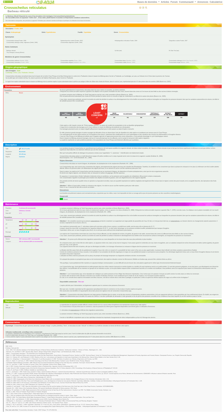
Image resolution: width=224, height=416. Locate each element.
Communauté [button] (186, 2)
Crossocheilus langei (174, 62)
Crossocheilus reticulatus (13, 62)
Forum (174, 2)
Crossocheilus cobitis (120, 62)
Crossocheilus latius (120, 60)
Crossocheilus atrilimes (12, 60)
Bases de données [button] (147, 2)
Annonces (202, 2)
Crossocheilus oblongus (175, 60)
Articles (165, 2)
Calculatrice (216, 2)
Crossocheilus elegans (67, 62)
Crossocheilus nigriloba (67, 60)
